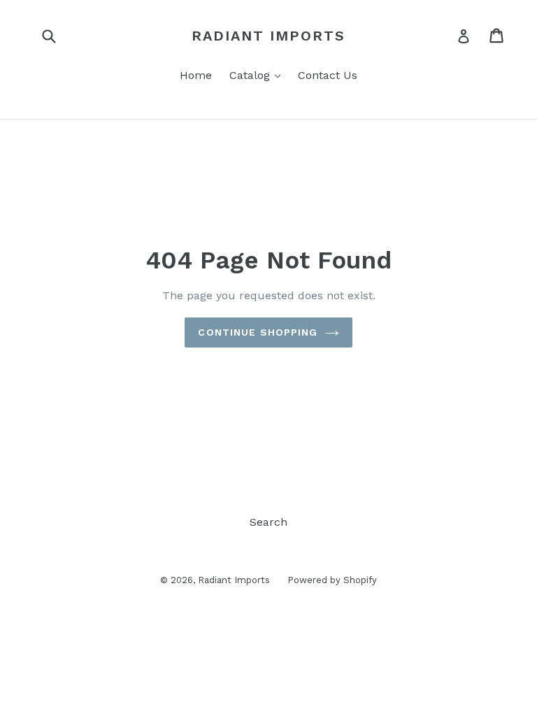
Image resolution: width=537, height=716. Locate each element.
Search (268, 522)
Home (196, 75)
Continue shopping (257, 332)
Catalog (258, 75)
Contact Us (327, 75)
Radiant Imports (268, 35)
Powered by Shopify (332, 580)
